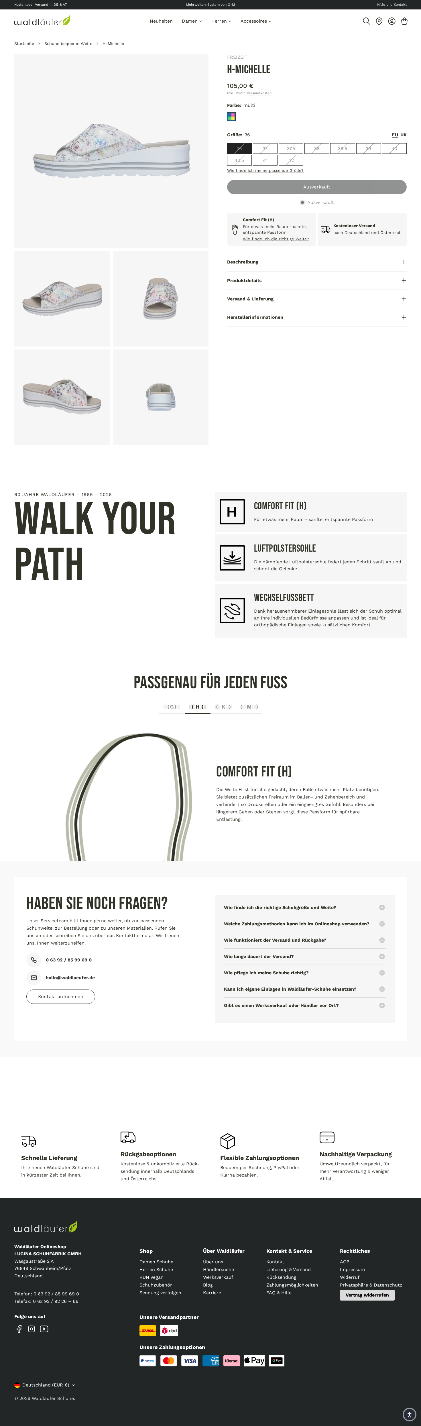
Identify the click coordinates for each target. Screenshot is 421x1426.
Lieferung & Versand (288, 1269)
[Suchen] (366, 21)
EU (395, 134)
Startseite (24, 43)
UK (403, 134)
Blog (208, 1285)
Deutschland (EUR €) (45, 1385)
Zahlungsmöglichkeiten (292, 1285)
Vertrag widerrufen (367, 1295)
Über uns (213, 1261)
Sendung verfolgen (160, 1292)
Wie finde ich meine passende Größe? (265, 170)
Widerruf (349, 1277)
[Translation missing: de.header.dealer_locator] (379, 21)
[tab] (172, 708)
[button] (409, 1414)
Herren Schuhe (156, 1269)
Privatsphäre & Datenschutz (371, 1285)
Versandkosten (259, 93)
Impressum (352, 1269)
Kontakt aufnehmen (60, 996)
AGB (344, 1261)
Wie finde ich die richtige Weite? (276, 239)
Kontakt (275, 1261)
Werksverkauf (218, 1277)
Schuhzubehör (155, 1285)
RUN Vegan (151, 1277)
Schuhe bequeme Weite (68, 43)
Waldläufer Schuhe (53, 1398)
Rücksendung (281, 1277)
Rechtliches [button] (355, 1251)
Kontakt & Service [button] (289, 1251)
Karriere (212, 1292)
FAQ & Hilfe (279, 1292)
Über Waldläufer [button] (224, 1251)
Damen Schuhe (156, 1261)
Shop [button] (146, 1251)
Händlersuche (218, 1269)
